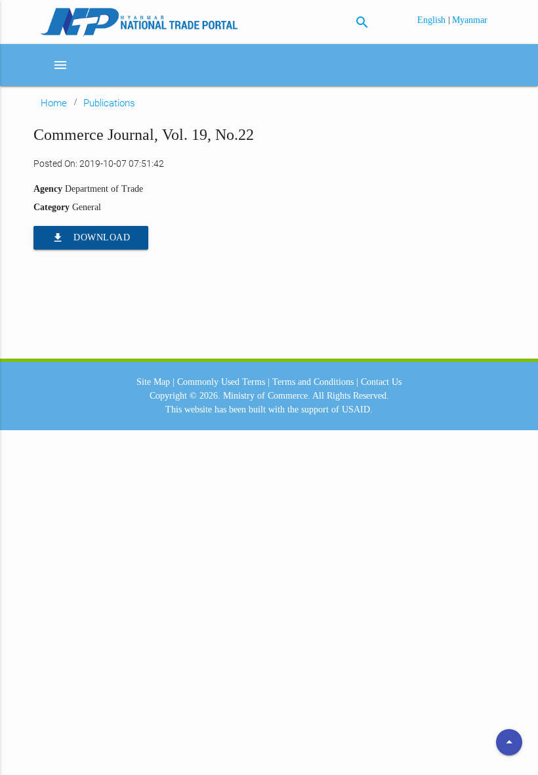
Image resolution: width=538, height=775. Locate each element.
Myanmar (469, 20)
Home (54, 103)
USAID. (357, 409)
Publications (109, 103)
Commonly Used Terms (221, 382)
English (432, 20)
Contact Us (381, 382)
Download (91, 238)
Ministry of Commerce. (266, 396)
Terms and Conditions (313, 382)
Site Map (153, 382)
